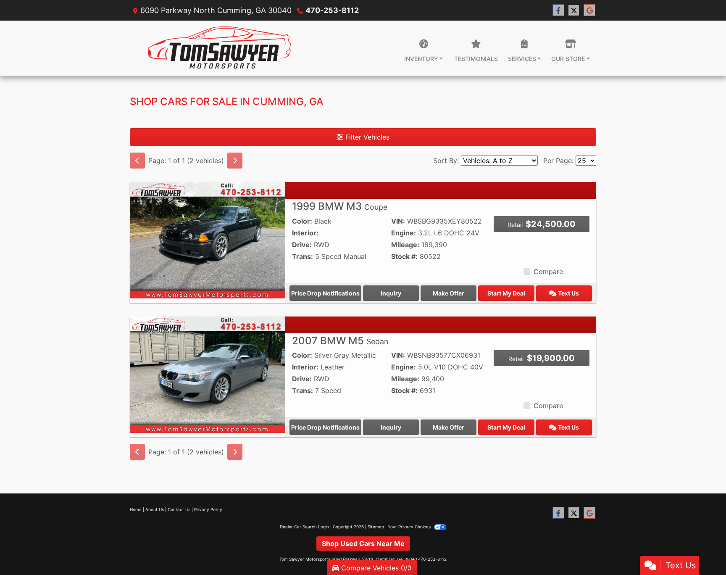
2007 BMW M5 (340, 341)
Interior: (305, 233)
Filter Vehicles (366, 137)
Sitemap (376, 526)
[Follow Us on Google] (589, 10)
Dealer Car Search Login (304, 526)
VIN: (398, 221)
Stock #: (404, 256)
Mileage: (405, 244)
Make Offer (448, 293)
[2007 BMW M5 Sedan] (207, 374)
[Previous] (137, 161)
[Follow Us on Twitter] (574, 10)
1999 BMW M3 (339, 206)
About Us (154, 509)
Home (136, 509)
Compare (548, 271)
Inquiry (391, 293)
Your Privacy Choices (410, 526)
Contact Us (179, 509)
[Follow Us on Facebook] (558, 10)
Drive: (302, 244)
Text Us (568, 293)
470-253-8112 (332, 10)
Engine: (403, 233)
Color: (302, 221)
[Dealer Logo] (219, 48)
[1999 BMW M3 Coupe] (207, 239)
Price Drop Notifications (325, 293)
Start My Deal (506, 293)
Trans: (302, 256)
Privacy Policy (208, 509)
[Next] (234, 161)
